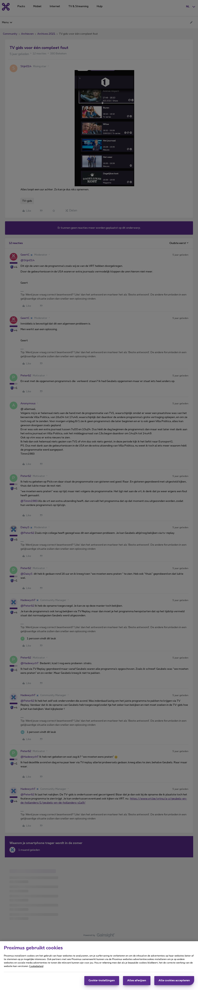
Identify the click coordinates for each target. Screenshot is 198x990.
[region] (99, 965)
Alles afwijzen (136, 980)
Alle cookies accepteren (174, 980)
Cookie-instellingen (102, 980)
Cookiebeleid (36, 966)
